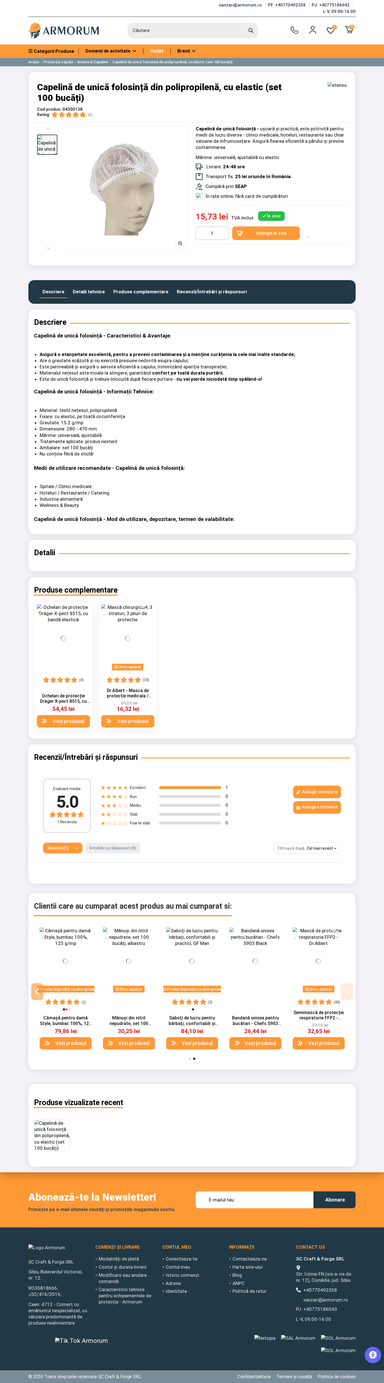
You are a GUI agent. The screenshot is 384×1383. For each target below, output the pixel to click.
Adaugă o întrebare (319, 807)
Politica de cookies (337, 1376)
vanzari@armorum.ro (241, 5)
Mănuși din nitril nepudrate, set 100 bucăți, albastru (129, 1023)
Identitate (176, 1291)
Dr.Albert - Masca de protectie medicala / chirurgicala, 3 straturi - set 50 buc (127, 698)
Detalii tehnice (89, 291)
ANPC (238, 1283)
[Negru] (64, 1009)
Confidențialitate (254, 1376)
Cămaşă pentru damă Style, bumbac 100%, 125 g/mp (65, 1023)
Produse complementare (140, 291)
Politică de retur (249, 1291)
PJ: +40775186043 (331, 5)
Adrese (173, 1283)
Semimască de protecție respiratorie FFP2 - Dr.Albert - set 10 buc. (318, 1018)
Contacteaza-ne (249, 1259)
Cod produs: (49, 109)
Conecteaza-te (181, 1259)
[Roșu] (66, 1009)
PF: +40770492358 (287, 5)
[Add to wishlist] (309, 233)
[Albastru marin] (193, 1009)
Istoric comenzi (182, 1275)
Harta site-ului (247, 1267)
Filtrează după (291, 848)
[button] (47, 145)
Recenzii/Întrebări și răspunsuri (212, 291)
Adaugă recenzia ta (319, 792)
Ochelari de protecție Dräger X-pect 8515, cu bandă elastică (63, 701)
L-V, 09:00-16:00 (339, 11)
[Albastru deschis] (69, 1009)
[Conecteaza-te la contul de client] (312, 30)
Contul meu (178, 1267)
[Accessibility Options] (373, 1355)
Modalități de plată (119, 1259)
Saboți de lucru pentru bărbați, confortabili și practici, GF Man (192, 1023)
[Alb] (61, 1009)
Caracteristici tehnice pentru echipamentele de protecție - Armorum (125, 1296)
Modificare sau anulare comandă (123, 1278)
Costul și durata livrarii (122, 1267)
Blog (237, 1275)
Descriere (53, 291)
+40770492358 (320, 1290)
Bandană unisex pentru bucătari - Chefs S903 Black (255, 1023)
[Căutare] (251, 30)
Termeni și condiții (294, 1376)
